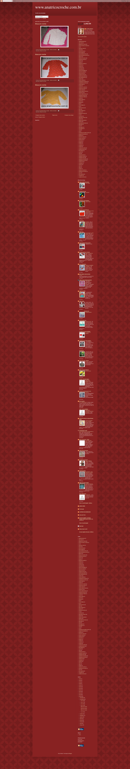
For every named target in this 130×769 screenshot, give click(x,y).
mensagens (81, 128)
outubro (81, 713)
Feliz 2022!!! (87, 192)
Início (80, 734)
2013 (80, 689)
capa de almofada (82, 70)
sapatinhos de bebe (82, 159)
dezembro (82, 697)
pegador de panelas (82, 134)
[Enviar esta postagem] (58, 49)
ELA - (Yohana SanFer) (83, 402)
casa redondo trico (82, 77)
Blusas (80, 56)
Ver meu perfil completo (82, 36)
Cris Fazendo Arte (82, 320)
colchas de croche (82, 88)
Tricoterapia (81, 509)
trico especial (81, 174)
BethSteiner (81, 350)
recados (80, 143)
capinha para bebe (82, 76)
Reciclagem (81, 150)
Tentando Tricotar (82, 191)
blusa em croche (40, 54)
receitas (80, 146)
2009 (80, 696)
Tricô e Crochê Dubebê (83, 523)
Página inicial (54, 115)
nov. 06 (82, 711)
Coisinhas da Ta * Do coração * (85, 340)
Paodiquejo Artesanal (83, 459)
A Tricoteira (81, 220)
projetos (80, 142)
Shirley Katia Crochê (83, 529)
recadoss (80, 145)
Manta (80, 118)
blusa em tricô (81, 51)
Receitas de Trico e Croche (84, 252)
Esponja (80, 102)
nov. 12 (82, 705)
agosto (81, 717)
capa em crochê (82, 71)
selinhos (80, 164)
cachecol (80, 67)
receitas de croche (82, 644)
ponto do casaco (82, 136)
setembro (82, 715)
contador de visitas (82, 96)
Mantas (80, 121)
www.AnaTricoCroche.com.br (85, 242)
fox (79, 106)
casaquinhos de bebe (83, 81)
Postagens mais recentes (40, 115)
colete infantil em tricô (83, 91)
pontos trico (81, 139)
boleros (80, 60)
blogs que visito (82, 48)
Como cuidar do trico (83, 590)
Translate (44, 18)
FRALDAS (87, 392)
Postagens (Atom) (41, 117)
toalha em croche (82, 170)
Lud (79, 114)
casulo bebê (81, 84)
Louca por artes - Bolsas (84, 360)
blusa (80, 49)
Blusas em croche (43, 50)
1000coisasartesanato (83, 450)
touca (80, 172)
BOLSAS (86, 361)
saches (80, 152)
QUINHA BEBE (82, 506)
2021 (80, 678)
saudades (81, 163)
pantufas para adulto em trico (84, 132)
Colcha (80, 85)
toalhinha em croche (82, 171)
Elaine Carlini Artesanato (84, 182)
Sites (80, 167)
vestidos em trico (82, 673)
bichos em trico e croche (83, 45)
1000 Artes (81, 231)
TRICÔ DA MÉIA (82, 291)
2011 (80, 693)
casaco (80, 78)
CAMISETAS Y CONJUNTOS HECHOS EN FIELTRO (89, 411)
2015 (80, 686)
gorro (80, 109)
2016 (80, 685)
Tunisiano (81, 175)
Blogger (70, 753)
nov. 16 (82, 703)
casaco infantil (81, 80)
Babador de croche (82, 44)
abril (81, 723)
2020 (80, 680)
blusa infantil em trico (83, 53)
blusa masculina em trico (83, 55)
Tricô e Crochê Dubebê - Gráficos (85, 503)
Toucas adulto (87, 183)
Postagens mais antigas (69, 115)
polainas (80, 135)
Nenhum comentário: (53, 49)
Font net (80, 275)
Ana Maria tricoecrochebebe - (85, 331)
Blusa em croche (40, 24)
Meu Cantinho (82, 401)
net (79, 131)
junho (81, 720)
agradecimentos (82, 41)
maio (81, 721)
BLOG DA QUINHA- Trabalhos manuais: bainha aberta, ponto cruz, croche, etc (86, 519)
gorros (80, 608)
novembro (82, 699)
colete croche (81, 89)
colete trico (81, 92)
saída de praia (81, 154)
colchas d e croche (82, 87)
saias (80, 153)
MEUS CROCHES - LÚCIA (84, 439)
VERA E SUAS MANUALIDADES (85, 280)
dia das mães (81, 99)
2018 (80, 683)
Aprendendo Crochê (83, 430)
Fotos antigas (81, 105)
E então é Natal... (88, 201)
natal (80, 129)
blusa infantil (81, 52)
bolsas (80, 62)
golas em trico (81, 107)
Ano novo (80, 42)
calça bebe (81, 69)
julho (81, 718)
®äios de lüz (81, 301)
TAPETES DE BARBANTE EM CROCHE (87, 381)
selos (80, 165)
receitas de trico (82, 149)
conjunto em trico (82, 95)
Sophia (80, 168)
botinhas (80, 561)
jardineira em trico (82, 113)
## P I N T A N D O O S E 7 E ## (85, 391)
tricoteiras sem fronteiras (84, 200)
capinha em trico (82, 74)
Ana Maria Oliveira (89, 28)
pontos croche (81, 138)
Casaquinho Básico (88, 312)
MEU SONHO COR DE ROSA (84, 274)
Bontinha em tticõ (82, 63)
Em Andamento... (88, 494)
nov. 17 (82, 702)
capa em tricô (81, 73)
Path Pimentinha (82, 470)
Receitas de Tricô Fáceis (84, 209)
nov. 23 (82, 700)
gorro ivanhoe (81, 110)
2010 (80, 694)
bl (79, 47)
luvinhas (80, 116)
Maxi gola (80, 124)
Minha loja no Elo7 (88, 321)
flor (79, 103)
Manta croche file (82, 120)
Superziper (81, 526)
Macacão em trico (82, 117)
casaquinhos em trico (83, 82)
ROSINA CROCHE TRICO (84, 379)
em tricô (80, 100)
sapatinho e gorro (82, 156)
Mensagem (81, 127)
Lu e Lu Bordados (82, 264)
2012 (80, 691)
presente (80, 141)
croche (80, 98)
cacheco (80, 66)
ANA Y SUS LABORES (83, 409)
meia (80, 125)
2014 (80, 688)
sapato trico (81, 161)
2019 (80, 682)
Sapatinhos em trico (82, 160)
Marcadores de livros (83, 123)
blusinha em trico (82, 59)
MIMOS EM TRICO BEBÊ (84, 482)
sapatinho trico (81, 157)
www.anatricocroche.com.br (58, 7)
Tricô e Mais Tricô (82, 493)
